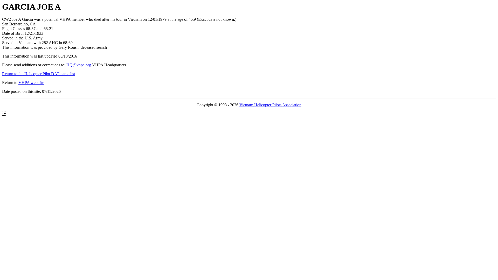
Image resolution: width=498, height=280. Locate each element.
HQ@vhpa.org (78, 65)
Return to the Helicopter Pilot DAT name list (38, 74)
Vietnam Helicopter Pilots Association (270, 105)
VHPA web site (31, 82)
